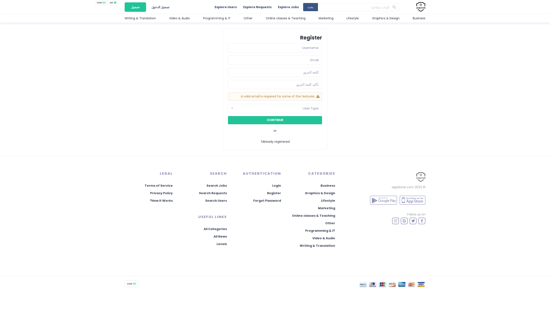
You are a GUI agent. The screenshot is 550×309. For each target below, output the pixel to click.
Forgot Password (267, 200)
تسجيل (135, 7)
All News (220, 236)
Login (276, 185)
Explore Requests (257, 7)
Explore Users (226, 7)
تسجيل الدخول (160, 7)
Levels (222, 244)
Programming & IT (217, 18)
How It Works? (161, 200)
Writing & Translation (140, 18)
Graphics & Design (386, 18)
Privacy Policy (161, 193)
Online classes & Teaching (286, 18)
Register (274, 193)
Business (419, 18)
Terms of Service (159, 185)
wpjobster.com (403, 187)
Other (248, 18)
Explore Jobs (288, 7)
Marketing (326, 18)
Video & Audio (179, 18)
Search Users (216, 200)
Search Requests (213, 193)
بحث (310, 7)
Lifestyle (353, 18)
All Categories (215, 229)
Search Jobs (216, 185)
